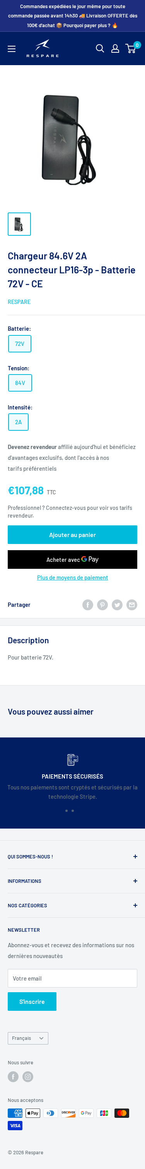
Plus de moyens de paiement (72, 577)
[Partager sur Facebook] (87, 604)
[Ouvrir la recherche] (100, 48)
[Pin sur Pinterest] (102, 604)
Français (21, 1038)
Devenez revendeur (33, 446)
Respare (19, 302)
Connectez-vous (66, 507)
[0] (131, 48)
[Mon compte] (115, 48)
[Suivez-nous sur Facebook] (13, 1076)
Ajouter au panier (72, 534)
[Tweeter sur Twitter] (117, 604)
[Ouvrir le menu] (11, 49)
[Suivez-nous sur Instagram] (27, 1076)
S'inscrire (32, 1001)
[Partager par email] (131, 604)
